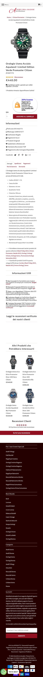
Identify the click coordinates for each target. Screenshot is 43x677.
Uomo (26, 265)
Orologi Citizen (11, 532)
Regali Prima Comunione (14, 484)
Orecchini (9, 568)
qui (34, 288)
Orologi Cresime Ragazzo (14, 462)
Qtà (7, 112)
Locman (8, 502)
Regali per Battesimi (12, 473)
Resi (9, 649)
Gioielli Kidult (10, 506)
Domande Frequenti (28, 645)
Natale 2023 (17, 253)
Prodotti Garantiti (17, 649)
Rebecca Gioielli (11, 513)
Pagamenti (26, 163)
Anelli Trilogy (10, 452)
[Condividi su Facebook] (18, 155)
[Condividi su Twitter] (15, 155)
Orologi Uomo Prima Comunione (16, 488)
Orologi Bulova (10, 539)
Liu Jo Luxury (10, 510)
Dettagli (9, 164)
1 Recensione (18, 77)
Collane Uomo (10, 582)
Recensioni (14, 652)
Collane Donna (10, 579)
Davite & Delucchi (11, 521)
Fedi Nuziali (9, 455)
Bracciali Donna (11, 572)
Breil (7, 499)
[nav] (5, 5)
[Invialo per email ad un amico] (29, 155)
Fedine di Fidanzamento (13, 470)
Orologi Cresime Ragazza (14, 466)
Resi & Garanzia (12, 167)
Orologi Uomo (15, 256)
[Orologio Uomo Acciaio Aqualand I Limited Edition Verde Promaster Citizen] (21, 43)
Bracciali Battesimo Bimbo (14, 477)
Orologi (24, 253)
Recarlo (8, 528)
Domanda (22, 167)
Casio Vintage (10, 517)
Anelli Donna (10, 553)
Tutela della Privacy (29, 649)
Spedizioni (17, 163)
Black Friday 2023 (23, 251)
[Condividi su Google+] (25, 155)
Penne (8, 586)
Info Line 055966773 (14, 645)
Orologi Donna (10, 561)
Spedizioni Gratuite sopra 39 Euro (27, 647)
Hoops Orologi (10, 524)
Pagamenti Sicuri (11, 647)
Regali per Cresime (12, 459)
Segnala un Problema (25, 652)
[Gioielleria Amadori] (21, 10)
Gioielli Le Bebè (11, 535)
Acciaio (21, 263)
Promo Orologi (19, 265)
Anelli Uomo (10, 550)
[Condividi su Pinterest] (22, 155)
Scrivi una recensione (21, 433)
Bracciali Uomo (10, 575)
